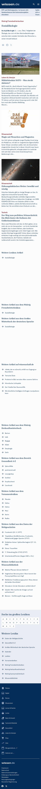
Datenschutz (5, 770)
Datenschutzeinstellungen (9, 772)
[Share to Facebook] (7, 45)
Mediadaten (5, 777)
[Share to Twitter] (11, 45)
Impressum (5, 768)
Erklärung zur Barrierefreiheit (10, 775)
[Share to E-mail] (3, 45)
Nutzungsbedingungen (8, 779)
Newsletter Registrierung (9, 782)
